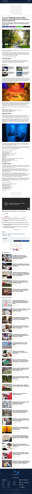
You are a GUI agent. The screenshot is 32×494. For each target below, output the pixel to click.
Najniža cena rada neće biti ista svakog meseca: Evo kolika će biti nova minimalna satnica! (21, 310)
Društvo (23, 2)
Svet (17, 2)
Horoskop (14, 484)
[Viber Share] (12, 26)
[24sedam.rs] (5, 1)
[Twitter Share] (26, 26)
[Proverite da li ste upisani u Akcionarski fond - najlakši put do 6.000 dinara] (7, 353)
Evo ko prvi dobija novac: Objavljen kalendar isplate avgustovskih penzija (20, 386)
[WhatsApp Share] (19, 26)
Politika (10, 2)
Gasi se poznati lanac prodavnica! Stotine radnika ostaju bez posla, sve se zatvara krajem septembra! (20, 411)
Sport (13, 2)
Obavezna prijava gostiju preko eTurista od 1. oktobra (12, 73)
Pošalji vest (16, 489)
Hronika (20, 2)
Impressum (9, 489)
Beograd (14, 481)
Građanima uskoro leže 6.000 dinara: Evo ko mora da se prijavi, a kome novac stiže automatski (20, 290)
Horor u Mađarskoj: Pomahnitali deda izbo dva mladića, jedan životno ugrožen (16, 222)
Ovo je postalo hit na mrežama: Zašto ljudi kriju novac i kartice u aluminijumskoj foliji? (20, 403)
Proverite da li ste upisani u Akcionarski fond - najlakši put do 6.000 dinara (19, 352)
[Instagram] (15, 249)
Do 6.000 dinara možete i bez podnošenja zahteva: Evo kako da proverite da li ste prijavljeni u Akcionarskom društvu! (19, 257)
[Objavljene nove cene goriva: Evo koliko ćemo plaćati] (7, 396)
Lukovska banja (20, 60)
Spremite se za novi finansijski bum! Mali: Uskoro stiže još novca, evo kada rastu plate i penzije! (20, 419)
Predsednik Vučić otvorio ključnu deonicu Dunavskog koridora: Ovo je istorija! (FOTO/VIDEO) (20, 335)
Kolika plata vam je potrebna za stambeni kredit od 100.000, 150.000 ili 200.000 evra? (21, 445)
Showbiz (15, 2)
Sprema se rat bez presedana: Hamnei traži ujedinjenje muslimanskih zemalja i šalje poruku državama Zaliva (16, 224)
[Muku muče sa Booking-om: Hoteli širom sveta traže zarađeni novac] (5, 68)
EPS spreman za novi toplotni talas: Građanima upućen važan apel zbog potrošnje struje (20, 428)
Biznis (28, 2)
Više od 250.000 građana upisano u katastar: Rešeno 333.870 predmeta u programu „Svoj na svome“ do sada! (20, 436)
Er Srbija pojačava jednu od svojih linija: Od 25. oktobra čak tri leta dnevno (20, 343)
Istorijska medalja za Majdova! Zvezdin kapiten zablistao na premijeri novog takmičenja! (15, 220)
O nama (4, 489)
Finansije (10, 70)
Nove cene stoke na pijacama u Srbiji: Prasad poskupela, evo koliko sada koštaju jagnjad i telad (20, 369)
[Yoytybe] (22, 487)
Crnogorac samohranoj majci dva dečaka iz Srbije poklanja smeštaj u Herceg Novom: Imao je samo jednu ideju (26, 73)
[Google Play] (26, 482)
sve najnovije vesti (16, 229)
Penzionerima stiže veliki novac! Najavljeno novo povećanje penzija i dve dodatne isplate (20, 281)
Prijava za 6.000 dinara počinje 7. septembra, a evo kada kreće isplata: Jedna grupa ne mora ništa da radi (20, 360)
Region (14, 483)
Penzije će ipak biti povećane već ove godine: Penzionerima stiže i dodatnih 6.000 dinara (20, 265)
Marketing (13, 489)
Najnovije (3, 2)
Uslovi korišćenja (26, 489)
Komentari (25, 216)
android (11, 211)
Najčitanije (16, 216)
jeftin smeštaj (4, 235)
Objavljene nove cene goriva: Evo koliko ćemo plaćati (19, 394)
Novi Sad (14, 485)
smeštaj (9, 235)
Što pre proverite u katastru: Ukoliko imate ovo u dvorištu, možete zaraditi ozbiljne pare (20, 377)
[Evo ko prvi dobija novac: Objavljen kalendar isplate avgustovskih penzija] (7, 387)
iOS (8, 211)
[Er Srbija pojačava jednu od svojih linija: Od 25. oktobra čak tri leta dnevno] (7, 345)
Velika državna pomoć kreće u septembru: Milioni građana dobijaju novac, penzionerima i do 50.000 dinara (20, 302)
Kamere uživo (7, 2)
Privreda (24, 70)
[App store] (21, 482)
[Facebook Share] (5, 26)
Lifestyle (25, 2)
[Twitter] (16, 249)
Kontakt (7, 489)
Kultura (9, 485)
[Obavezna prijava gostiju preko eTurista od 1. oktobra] (5, 74)
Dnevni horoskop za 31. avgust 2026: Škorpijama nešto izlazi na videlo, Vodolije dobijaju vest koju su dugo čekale (16, 227)
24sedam (18, 211)
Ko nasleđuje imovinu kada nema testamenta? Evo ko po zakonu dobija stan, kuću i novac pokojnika (20, 318)
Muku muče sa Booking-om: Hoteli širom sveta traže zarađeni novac (12, 67)
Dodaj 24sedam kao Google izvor (17, 28)
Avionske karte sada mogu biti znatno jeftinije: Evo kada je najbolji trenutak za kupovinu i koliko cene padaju (20, 462)
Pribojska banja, (5, 165)
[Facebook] (13, 249)
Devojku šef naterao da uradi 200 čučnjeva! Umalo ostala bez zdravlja (14, 218)
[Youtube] (18, 249)
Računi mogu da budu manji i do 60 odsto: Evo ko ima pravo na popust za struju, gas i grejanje (20, 326)
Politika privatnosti (21, 489)
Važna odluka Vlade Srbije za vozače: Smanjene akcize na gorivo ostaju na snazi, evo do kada (20, 453)
